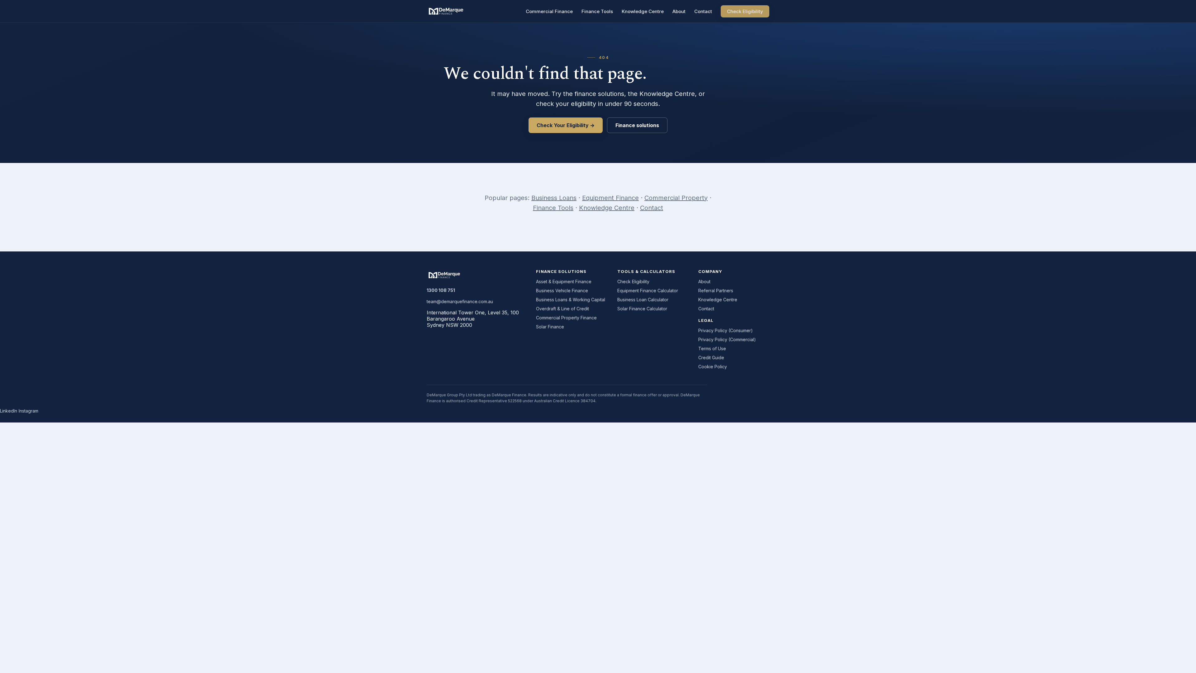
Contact (703, 11)
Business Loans (554, 198)
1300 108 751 (441, 290)
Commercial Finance (549, 11)
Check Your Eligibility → (566, 125)
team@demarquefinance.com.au (460, 301)
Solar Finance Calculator (642, 308)
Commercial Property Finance (566, 317)
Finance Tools (597, 11)
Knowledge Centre (643, 11)
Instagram (28, 410)
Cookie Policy (712, 366)
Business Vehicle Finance (562, 290)
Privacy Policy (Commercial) (727, 339)
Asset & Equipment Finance (563, 281)
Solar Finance (550, 326)
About (679, 11)
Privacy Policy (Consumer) (725, 330)
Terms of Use (712, 348)
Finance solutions (637, 125)
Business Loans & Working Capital (570, 299)
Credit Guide (711, 357)
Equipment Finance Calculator (647, 290)
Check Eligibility (745, 11)
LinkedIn (8, 410)
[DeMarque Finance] (446, 11)
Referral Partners (715, 290)
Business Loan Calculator (642, 299)
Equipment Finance (610, 198)
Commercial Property (676, 198)
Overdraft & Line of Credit (562, 308)
